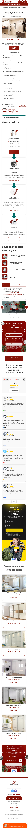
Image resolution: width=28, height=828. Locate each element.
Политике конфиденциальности (15, 347)
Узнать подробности (23, 106)
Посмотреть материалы (14, 358)
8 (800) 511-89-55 (15, 141)
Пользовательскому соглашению (11, 348)
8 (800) (14, 794)
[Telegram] (13, 559)
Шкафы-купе (12, 7)
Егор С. (9, 449)
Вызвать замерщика (14, 180)
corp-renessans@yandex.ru (14, 801)
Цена (4, 284)
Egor (8, 432)
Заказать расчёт (14, 48)
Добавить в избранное (14, 810)
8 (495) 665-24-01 (15, 144)
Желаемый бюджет (15, 338)
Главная (4, 7)
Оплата (21, 284)
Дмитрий (9, 484)
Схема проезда (14, 807)
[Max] (15, 559)
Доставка (14, 284)
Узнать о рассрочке (14, 210)
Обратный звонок (14, 798)
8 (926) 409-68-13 (15, 146)
